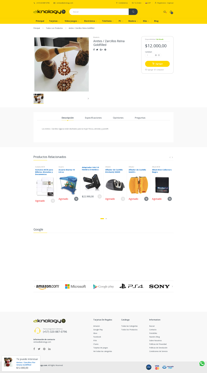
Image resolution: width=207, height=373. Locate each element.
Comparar (160, 70)
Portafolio (153, 333)
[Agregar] (100, 196)
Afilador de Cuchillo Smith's (137, 170)
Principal (36, 28)
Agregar (159, 64)
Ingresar (170, 3)
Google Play (98, 329)
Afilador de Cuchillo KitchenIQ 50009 (114, 170)
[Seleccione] (53, 201)
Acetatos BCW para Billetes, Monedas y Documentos (44, 171)
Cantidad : (148, 52)
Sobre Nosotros (155, 340)
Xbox (95, 333)
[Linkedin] (49, 348)
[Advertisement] (103, 252)
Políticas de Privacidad (158, 344)
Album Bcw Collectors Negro (162, 170)
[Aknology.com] (49, 12)
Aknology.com (41, 365)
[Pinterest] (105, 49)
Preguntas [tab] (140, 117)
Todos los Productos (54, 28)
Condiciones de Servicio (158, 351)
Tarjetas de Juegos (100, 348)
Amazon (96, 326)
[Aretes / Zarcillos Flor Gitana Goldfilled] (8, 362)
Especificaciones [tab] (93, 117)
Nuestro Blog (154, 337)
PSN (95, 340)
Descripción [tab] (68, 117)
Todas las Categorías (129, 326)
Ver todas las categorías (102, 351)
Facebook (97, 337)
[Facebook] (94, 49)
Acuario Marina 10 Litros (67, 170)
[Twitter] (97, 49)
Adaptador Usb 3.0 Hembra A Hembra (90, 168)
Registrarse (161, 3)
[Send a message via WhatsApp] (202, 363)
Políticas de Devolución (158, 348)
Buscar (152, 326)
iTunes (95, 344)
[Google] (101, 49)
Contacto (152, 329)
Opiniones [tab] (118, 117)
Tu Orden (138, 3)
